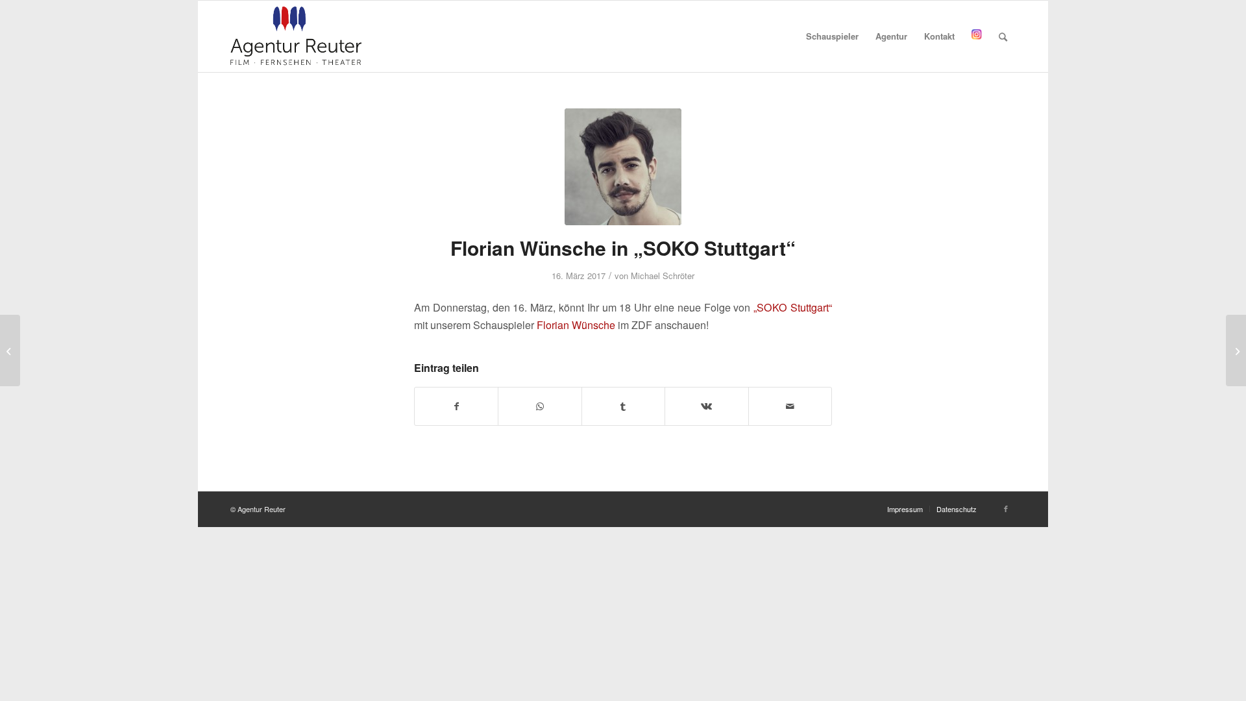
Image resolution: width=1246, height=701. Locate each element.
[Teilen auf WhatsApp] (539, 406)
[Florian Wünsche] (623, 166)
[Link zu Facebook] (1006, 508)
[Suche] (1003, 36)
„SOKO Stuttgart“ (792, 307)
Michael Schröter (662, 275)
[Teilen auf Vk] (706, 406)
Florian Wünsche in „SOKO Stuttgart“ (623, 248)
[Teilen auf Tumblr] (623, 406)
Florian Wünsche (576, 324)
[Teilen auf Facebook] (456, 406)
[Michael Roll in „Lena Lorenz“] (1236, 350)
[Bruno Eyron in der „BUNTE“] (10, 350)
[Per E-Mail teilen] (790, 406)
